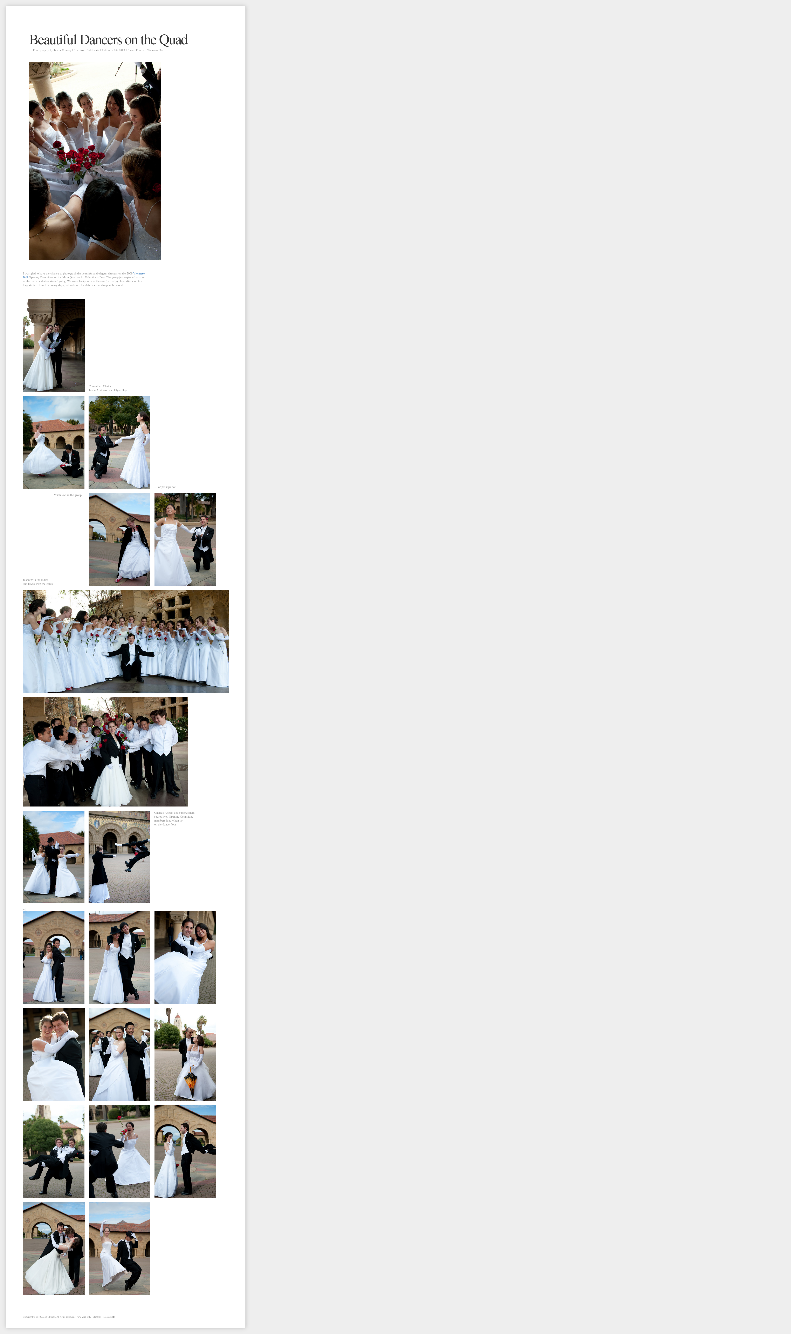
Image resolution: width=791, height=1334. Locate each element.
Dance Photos (136, 50)
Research (107, 1316)
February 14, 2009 (113, 50)
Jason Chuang (48, 1316)
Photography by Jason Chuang (52, 50)
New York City (84, 1316)
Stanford (97, 1316)
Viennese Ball (156, 50)
